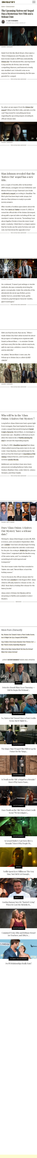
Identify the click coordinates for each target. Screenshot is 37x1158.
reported (20, 445)
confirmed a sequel (8, 193)
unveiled (13, 580)
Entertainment (10, 6)
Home (3, 6)
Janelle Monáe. (13, 460)
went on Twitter (14, 210)
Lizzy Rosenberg (13, 20)
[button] (34, 2)
